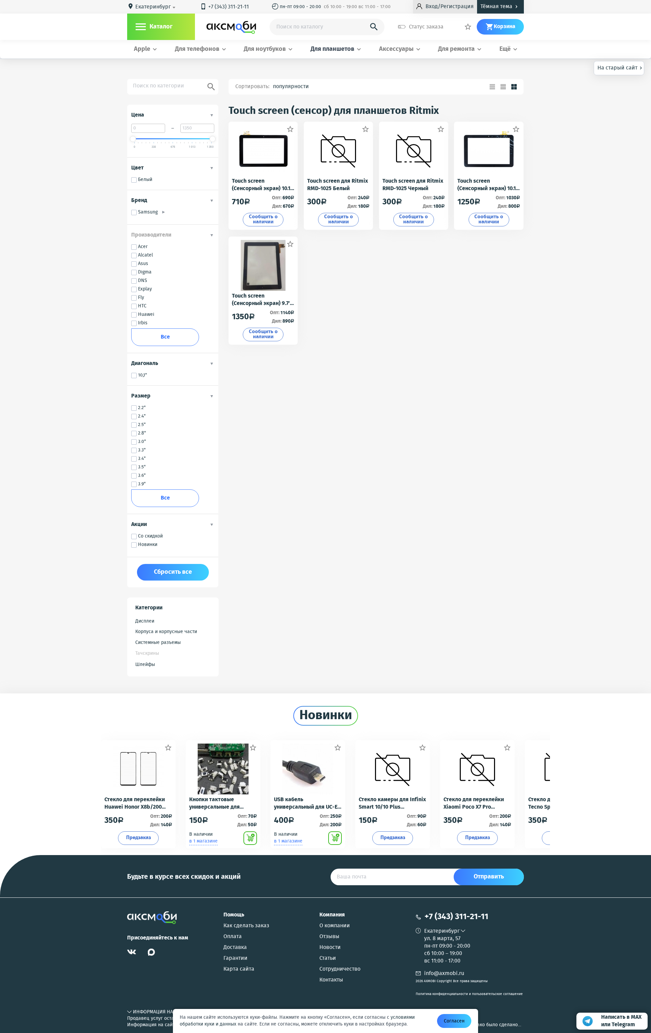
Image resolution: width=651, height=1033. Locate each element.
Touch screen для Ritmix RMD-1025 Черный (412, 185)
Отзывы (329, 936)
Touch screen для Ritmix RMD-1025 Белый (337, 185)
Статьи (327, 958)
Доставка (235, 947)
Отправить (489, 877)
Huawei (146, 314)
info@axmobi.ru (444, 973)
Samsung (149, 212)
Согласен (454, 1021)
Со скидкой (150, 536)
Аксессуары (396, 49)
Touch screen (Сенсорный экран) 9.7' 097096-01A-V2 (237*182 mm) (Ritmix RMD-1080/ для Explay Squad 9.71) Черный (261, 299)
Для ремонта (456, 49)
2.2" (142, 408)
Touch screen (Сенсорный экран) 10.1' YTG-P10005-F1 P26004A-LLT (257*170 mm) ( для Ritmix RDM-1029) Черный (263, 185)
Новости (330, 947)
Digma (145, 272)
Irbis (142, 323)
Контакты (331, 980)
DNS (142, 281)
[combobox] (156, 7)
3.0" (142, 442)
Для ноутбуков (265, 49)
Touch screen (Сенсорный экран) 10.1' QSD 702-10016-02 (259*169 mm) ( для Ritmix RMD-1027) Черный (487, 185)
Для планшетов (332, 49)
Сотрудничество (339, 969)
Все (165, 337)
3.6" (142, 475)
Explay (145, 289)
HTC (142, 306)
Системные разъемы (158, 642)
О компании (334, 926)
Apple (142, 49)
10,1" (142, 375)
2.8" (142, 433)
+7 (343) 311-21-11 (224, 7)
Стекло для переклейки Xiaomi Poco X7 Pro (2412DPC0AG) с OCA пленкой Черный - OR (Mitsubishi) (473, 803)
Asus (143, 264)
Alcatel (145, 255)
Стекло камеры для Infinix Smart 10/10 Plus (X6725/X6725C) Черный (392, 803)
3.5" (142, 467)
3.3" (142, 450)
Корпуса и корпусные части (166, 631)
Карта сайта (238, 969)
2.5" (142, 425)
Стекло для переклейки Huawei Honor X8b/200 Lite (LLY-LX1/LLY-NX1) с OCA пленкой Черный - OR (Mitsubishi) (137, 803)
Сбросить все (173, 572)
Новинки (147, 545)
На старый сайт (619, 67)
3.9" (142, 484)
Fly (141, 298)
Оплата (232, 936)
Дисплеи (144, 621)
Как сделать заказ (246, 926)
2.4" (142, 416)
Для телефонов (197, 49)
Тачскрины (147, 653)
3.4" (142, 458)
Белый (145, 180)
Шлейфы (145, 664)
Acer (142, 247)
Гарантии (235, 958)
